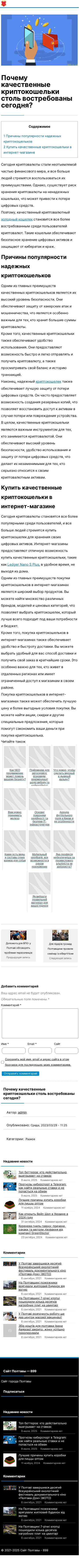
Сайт (57, 1044)
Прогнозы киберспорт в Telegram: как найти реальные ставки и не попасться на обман (43, 1187)
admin (22, 1112)
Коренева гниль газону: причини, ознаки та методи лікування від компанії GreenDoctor (42, 1229)
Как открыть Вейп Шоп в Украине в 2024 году (43, 1215)
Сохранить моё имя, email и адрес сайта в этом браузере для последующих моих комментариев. (38, 1062)
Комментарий (11, 1005)
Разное (30, 1139)
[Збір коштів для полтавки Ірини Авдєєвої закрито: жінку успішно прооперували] (9, 1330)
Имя (5, 1044)
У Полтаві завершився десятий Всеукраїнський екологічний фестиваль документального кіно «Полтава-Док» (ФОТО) (42, 1269)
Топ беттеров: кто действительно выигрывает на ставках (43, 1173)
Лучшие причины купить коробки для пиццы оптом (42, 1201)
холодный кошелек (17, 219)
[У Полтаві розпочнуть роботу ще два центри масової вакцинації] (9, 1316)
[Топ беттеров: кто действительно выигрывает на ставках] (9, 1174)
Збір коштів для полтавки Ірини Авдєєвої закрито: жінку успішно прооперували (42, 1329)
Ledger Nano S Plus (23, 564)
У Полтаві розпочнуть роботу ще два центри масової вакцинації (42, 1315)
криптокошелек (48, 381)
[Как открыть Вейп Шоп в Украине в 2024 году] (9, 1216)
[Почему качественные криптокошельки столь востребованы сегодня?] (39, 40)
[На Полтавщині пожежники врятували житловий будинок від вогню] (9, 1285)
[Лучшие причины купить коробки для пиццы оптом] (9, 1204)
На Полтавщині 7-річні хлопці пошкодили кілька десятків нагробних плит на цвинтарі (39, 1301)
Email (32, 1044)
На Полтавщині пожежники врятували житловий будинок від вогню (42, 1286)
